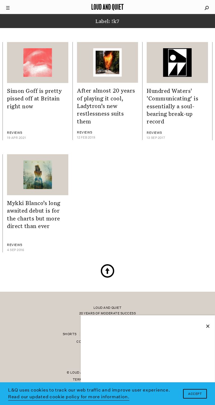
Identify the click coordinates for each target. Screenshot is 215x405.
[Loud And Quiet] (107, 7)
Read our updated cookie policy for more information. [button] (69, 396)
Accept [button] (195, 394)
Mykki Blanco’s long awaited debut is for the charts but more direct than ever (33, 214)
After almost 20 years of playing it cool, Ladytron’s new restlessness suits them (106, 106)
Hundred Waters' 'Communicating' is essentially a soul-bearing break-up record (172, 106)
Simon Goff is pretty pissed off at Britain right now (34, 98)
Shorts (70, 334)
